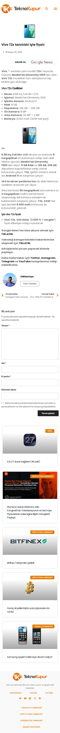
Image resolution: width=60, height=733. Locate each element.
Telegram (8, 261)
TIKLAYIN (7, 234)
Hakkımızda (15, 693)
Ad (3, 363)
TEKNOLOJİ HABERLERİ (31, 707)
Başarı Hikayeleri (31, 727)
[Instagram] (35, 698)
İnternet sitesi (8, 389)
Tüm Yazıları (30, 283)
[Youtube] (25, 698)
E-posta (6, 376)
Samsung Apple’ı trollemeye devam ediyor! (29, 657)
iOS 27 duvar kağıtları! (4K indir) (23, 461)
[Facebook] (40, 698)
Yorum (5, 325)
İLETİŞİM (49, 693)
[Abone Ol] (42, 62)
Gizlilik (33, 693)
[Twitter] (20, 698)
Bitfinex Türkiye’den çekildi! (20, 563)
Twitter (35, 258)
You (21, 261)
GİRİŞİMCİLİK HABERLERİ (31, 720)
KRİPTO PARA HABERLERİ (31, 714)
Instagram (48, 258)
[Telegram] (30, 698)
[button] (46, 8)
